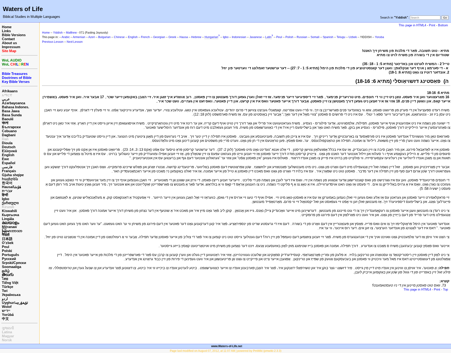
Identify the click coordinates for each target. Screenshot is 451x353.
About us (9, 43)
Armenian (79, 37)
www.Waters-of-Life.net (226, 346)
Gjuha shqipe (13, 175)
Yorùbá (8, 315)
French (145, 37)
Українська (11, 295)
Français (9, 171)
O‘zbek (7, 243)
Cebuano (9, 131)
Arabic (66, 37)
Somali (315, 37)
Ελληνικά (9, 151)
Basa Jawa (10, 111)
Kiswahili (9, 211)
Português (10, 255)
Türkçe (7, 287)
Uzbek (353, 37)
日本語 (7, 239)
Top (445, 289)
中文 (5, 319)
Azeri (91, 37)
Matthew (71, 32)
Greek (172, 37)
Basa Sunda (12, 115)
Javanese (255, 37)
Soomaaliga (11, 267)
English (8, 155)
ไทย (5, 279)
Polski (7, 251)
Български (11, 127)
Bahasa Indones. (15, 107)
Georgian (159, 37)
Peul (5, 247)
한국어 (7, 183)
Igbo (5, 199)
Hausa (183, 37)
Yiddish (58, 32)
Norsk (7, 340)
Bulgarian (104, 37)
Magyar (8, 336)
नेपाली (5, 235)
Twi (5, 291)
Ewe (5, 159)
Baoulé (7, 119)
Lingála (8, 219)
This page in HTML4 (412, 25)
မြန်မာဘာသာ (12, 231)
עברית (7, 191)
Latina (7, 332)
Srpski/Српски (14, 263)
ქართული (10, 203)
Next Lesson (75, 41)
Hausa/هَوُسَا (11, 187)
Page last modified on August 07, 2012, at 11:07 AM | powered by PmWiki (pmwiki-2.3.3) (225, 351)
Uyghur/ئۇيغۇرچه (15, 303)
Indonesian (239, 37)
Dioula (7, 143)
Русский (9, 259)
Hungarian (211, 37)
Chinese (119, 37)
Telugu (341, 37)
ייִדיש (6, 311)
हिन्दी (5, 195)
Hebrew (196, 37)
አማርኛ (7, 95)
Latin (268, 37)
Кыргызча (10, 215)
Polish (289, 37)
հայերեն (10, 179)
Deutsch (9, 147)
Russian (302, 37)
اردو (5, 299)
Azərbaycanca (13, 103)
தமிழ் (6, 271)
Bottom (443, 25)
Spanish (328, 37)
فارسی (7, 167)
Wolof (7, 307)
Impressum (11, 47)
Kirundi (8, 207)
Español (8, 163)
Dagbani (9, 135)
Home (7, 27)
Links (6, 31)
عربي (6, 99)
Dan (5, 139)
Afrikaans (10, 91)
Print (432, 25)
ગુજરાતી (8, 328)
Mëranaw (9, 227)
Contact (8, 39)
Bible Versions (14, 35)
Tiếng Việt (10, 283)
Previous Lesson (52, 41)
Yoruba (379, 37)
